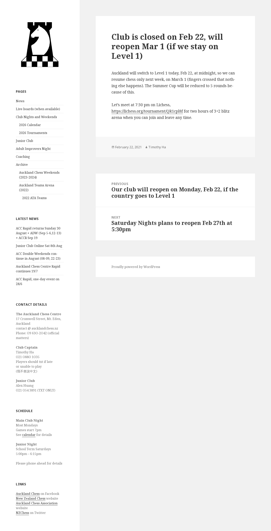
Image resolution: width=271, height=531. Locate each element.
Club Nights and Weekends (36, 117)
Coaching (23, 156)
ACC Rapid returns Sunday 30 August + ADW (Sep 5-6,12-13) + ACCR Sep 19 (38, 233)
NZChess (22, 513)
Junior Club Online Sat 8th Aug (39, 246)
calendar (29, 435)
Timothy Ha (157, 147)
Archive (22, 164)
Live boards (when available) (38, 109)
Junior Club (24, 141)
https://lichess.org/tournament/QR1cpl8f (147, 111)
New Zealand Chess (30, 498)
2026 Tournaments (33, 133)
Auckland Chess (28, 493)
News (20, 101)
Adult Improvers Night (33, 148)
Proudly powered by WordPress (135, 267)
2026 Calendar (30, 125)
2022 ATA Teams (34, 198)
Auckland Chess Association (37, 503)
